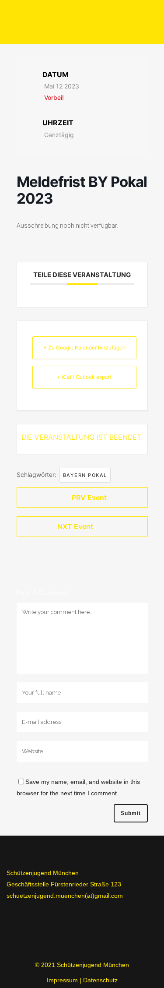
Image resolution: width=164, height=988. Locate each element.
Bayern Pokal (85, 475)
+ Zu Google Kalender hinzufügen (84, 347)
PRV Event (89, 497)
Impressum (62, 980)
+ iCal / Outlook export (84, 377)
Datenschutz (100, 980)
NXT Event (75, 526)
